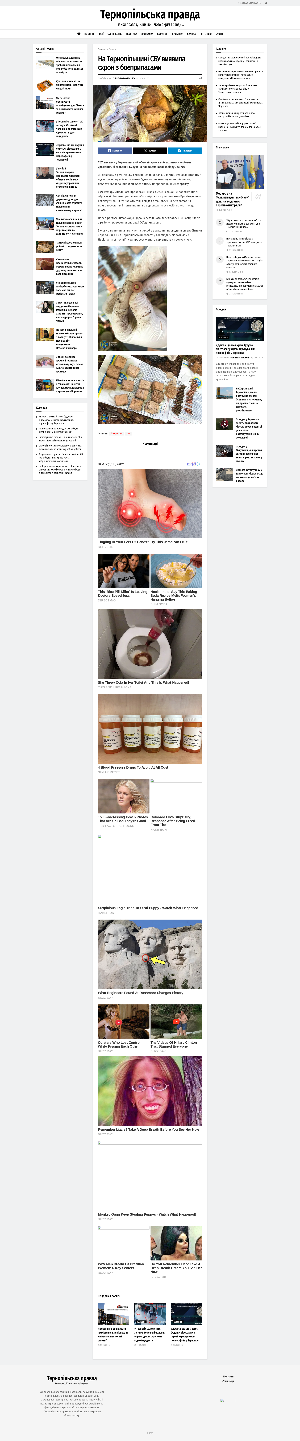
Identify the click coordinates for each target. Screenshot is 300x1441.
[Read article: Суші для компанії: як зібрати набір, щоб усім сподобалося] (45, 85)
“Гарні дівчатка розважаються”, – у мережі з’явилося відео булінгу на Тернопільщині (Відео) (243, 224)
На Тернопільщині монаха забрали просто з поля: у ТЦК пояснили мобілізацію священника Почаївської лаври (240, 75)
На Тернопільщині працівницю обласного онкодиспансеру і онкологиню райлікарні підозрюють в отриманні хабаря (60, 469)
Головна (102, 49)
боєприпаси (117, 433)
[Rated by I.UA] (228, 1401)
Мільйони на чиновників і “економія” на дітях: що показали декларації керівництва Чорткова (240, 102)
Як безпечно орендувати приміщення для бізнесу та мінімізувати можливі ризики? (70, 105)
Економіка (147, 33)
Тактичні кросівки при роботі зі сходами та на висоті (69, 246)
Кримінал (177, 33)
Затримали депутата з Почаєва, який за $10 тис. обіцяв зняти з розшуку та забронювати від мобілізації (61, 457)
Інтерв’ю (206, 33)
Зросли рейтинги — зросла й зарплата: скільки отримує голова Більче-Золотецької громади (69, 364)
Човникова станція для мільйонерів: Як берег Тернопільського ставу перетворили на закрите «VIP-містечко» (69, 226)
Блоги (219, 33)
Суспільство (114, 33)
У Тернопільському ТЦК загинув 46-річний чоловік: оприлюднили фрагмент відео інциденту (69, 129)
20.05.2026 (177, 1345)
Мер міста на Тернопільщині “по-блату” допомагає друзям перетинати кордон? (232, 199)
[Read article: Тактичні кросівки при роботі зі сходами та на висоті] (45, 247)
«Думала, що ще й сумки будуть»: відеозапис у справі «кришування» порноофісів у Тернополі (70, 152)
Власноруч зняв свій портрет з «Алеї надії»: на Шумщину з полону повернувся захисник (239, 127)
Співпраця (228, 1381)
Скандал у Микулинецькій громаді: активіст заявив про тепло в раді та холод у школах (250, 454)
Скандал (192, 33)
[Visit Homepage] (150, 18)
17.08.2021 (145, 78)
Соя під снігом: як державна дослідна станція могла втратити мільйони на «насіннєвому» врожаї (69, 203)
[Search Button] (266, 3)
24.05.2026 (141, 1345)
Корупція (162, 33)
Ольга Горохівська (124, 78)
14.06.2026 (104, 1345)
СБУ (128, 433)
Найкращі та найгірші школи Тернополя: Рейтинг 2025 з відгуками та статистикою (244, 242)
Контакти (228, 1376)
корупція (178, 1322)
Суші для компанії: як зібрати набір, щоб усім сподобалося (69, 85)
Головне (113, 49)
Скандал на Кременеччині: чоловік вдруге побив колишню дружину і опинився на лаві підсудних (69, 267)
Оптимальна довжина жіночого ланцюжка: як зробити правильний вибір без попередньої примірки (69, 65)
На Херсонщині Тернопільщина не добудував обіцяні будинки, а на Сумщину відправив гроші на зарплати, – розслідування (249, 399)
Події (101, 33)
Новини (89, 33)
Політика (131, 33)
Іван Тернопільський (239, 358)
